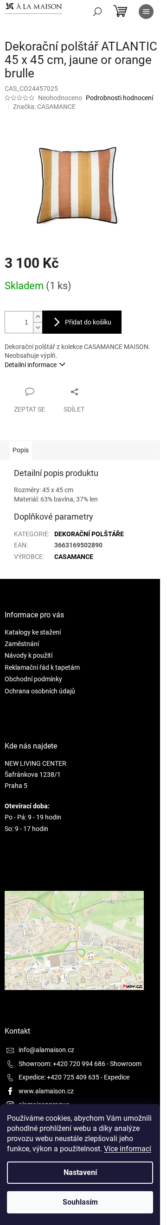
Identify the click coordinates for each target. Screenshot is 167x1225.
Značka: (44, 106)
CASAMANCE (73, 556)
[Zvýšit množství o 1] (37, 316)
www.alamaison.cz (46, 1091)
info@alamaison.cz (46, 1050)
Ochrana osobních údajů (40, 691)
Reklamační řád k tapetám (42, 667)
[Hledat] (97, 11)
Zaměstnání (22, 643)
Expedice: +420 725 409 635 (59, 1077)
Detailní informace (31, 364)
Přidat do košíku (88, 322)
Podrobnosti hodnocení (119, 98)
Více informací (127, 1148)
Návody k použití (28, 655)
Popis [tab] (21, 450)
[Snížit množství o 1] (37, 327)
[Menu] (146, 11)
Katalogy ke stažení (33, 632)
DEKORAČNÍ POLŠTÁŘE (89, 534)
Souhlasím (80, 1202)
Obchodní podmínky (33, 679)
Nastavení (80, 1172)
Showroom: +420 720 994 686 (62, 1063)
